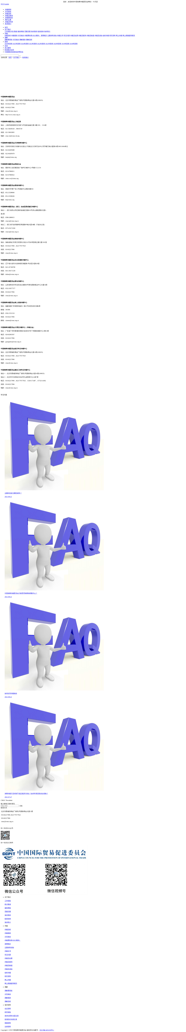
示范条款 (8, 11)
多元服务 (8, 48)
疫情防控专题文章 (11, 1019)
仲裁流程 (8, 13)
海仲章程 (8, 915)
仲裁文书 (8, 951)
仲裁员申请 (9, 22)
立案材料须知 (9, 947)
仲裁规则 (8, 9)
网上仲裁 (8, 980)
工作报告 (8, 901)
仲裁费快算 (9, 17)
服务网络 (8, 908)
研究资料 (8, 976)
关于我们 (8, 29)
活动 (6, 46)
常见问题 (8, 954)
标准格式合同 (9, 50)
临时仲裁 (8, 972)
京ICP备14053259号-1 (47, 1030)
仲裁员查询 (9, 15)
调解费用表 (8, 990)
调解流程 (8, 1001)
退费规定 (8, 944)
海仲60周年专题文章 (12, 1016)
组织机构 (8, 919)
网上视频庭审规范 (11, 983)
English (6, 4)
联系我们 (8, 24)
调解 (6, 37)
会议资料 (8, 1008)
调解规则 (8, 998)
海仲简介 (8, 922)
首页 (6, 27)
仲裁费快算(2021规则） (13, 940)
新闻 (6, 41)
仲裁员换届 (8, 965)
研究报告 (8, 1012)
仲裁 (6, 33)
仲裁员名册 (8, 958)
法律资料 (8, 1026)
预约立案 (8, 19)
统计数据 (8, 904)
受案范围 (8, 911)
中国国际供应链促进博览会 (14, 52)
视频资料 (8, 1023)
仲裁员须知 (8, 969)
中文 (2, 4)
